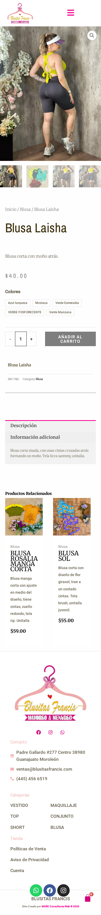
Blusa (25, 209)
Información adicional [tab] (35, 437)
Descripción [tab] (23, 425)
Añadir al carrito (70, 339)
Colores (12, 291)
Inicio (10, 209)
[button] (71, 13)
